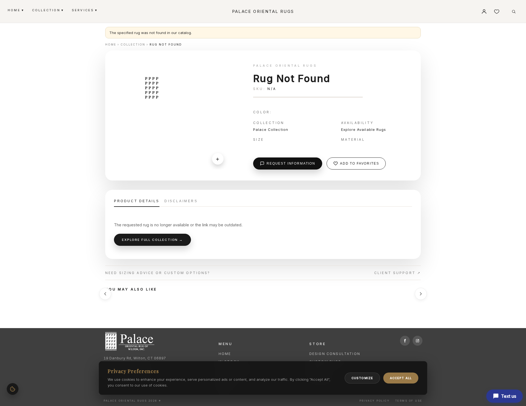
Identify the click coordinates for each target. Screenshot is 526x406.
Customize (362, 378)
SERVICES (84, 10)
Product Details (136, 201)
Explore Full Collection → (152, 240)
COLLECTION (47, 10)
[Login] (484, 12)
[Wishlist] (496, 11)
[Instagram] (417, 341)
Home (225, 354)
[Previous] (105, 294)
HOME (15, 10)
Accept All (401, 378)
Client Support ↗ (397, 273)
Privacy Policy (374, 400)
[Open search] (513, 11)
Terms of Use (408, 400)
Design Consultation (334, 354)
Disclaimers (181, 201)
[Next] (421, 294)
